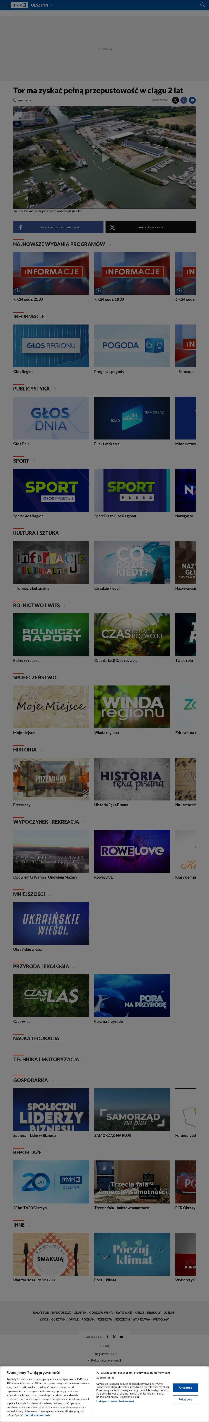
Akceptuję (185, 1387)
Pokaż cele (185, 1399)
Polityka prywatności (37, 1415)
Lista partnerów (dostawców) (115, 1401)
